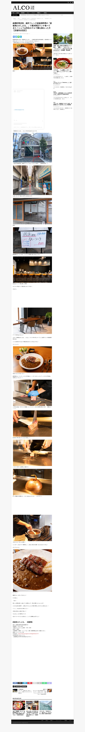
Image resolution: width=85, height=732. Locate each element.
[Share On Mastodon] (49, 683)
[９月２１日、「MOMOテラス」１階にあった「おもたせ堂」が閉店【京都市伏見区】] (45, 705)
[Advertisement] (32, 81)
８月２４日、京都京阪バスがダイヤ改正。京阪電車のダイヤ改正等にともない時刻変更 (62, 104)
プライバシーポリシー (59, 720)
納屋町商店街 (24, 686)
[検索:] (66, 15)
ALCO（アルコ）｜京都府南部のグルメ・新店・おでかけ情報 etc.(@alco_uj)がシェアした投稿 (31, 127)
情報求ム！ (39, 12)
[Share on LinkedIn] (24, 683)
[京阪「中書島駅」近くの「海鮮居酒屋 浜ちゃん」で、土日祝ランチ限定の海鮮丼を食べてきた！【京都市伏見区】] (19, 705)
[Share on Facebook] (15, 683)
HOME (42, 720)
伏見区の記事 (18, 686)
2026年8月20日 (57, 106)
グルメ (28, 12)
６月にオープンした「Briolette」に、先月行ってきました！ (62, 83)
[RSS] (68, 2)
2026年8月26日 (57, 74)
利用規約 (66, 720)
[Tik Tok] (73, 2)
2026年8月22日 (57, 95)
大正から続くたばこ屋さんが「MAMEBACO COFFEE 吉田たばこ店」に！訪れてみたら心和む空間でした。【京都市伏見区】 (32, 714)
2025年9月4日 (16, 33)
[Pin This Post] (29, 683)
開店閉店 (23, 12)
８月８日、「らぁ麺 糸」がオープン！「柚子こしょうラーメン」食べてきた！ (62, 71)
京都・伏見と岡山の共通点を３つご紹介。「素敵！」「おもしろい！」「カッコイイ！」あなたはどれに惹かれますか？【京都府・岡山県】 (62, 48)
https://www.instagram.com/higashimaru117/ (28, 633)
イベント (33, 12)
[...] (58, 54)
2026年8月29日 (57, 51)
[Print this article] (39, 683)
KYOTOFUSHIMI (23, 33)
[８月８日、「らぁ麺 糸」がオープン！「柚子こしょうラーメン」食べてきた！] (62, 63)
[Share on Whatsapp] (44, 683)
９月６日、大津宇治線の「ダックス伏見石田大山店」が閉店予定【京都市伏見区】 (62, 93)
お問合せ (45, 12)
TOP (13, 12)
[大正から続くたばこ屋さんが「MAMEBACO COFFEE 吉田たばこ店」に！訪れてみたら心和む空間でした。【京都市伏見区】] (32, 705)
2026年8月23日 (57, 85)
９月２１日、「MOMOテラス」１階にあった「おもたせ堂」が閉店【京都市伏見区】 (45, 712)
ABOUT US (71, 720)
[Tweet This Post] (20, 683)
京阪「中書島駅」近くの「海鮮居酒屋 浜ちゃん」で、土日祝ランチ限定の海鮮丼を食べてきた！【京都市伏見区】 (19, 713)
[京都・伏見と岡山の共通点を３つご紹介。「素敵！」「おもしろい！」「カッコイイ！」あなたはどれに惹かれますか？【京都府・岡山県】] (62, 39)
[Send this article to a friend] (34, 683)
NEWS (18, 12)
